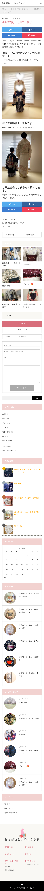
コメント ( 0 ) (22, 323)
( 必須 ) (8, 345)
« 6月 (6, 578)
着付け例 (17, 18)
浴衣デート (18, 484)
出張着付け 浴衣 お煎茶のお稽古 (29, 626)
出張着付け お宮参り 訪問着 (26, 498)
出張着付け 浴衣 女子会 (29, 641)
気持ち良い (18, 526)
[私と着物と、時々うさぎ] (18, 3)
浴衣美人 (22, 734)
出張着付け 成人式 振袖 (29, 718)
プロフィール (6, 423)
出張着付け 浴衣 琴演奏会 (29, 658)
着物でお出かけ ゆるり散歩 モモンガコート (27, 470)
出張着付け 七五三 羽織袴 (11, 264)
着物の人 (12, 219)
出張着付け (5, 414)
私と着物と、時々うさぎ (26, 888)
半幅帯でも (27, 264)
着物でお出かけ (7, 440)
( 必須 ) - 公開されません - (14, 351)
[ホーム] (3, 8)
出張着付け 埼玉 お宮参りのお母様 (27, 513)
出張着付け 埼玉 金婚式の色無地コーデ (29, 610)
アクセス (5, 427)
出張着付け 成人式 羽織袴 (11, 305)
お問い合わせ (6, 446)
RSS (21, 884)
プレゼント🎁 (28, 284)
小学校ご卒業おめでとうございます (32, 305)
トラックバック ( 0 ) (22, 329)
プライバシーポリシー (9, 451)
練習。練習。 (7, 286)
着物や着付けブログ (17, 223)
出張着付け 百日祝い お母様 (29, 674)
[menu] (40, 3)
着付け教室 (5, 418)
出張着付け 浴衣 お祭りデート (29, 751)
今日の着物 (23, 703)
